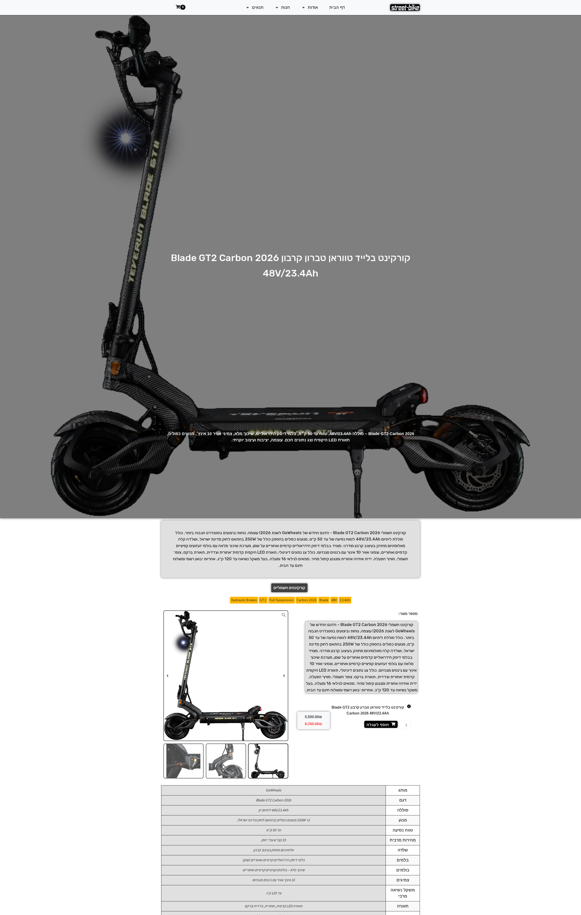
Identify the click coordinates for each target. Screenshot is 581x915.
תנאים (257, 7)
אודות (313, 7)
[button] (284, 676)
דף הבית (337, 7)
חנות (285, 7)
